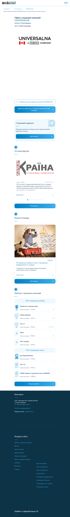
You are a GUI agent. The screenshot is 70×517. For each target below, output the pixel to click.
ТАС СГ (22, 324)
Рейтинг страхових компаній (22, 442)
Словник (17, 469)
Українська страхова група (29, 306)
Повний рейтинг (33, 384)
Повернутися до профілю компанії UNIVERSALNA (36, 102)
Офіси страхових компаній (22, 459)
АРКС (22, 332)
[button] (27, 199)
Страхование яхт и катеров (44, 483)
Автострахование (41, 463)
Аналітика (17, 462)
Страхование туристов (43, 480)
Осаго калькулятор (42, 467)
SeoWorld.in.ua (29, 411)
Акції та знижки (19, 449)
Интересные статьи (42, 487)
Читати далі (19, 275)
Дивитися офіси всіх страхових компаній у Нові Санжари (34, 109)
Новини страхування (20, 456)
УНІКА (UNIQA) (25, 315)
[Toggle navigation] (66, 3)
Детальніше (34, 136)
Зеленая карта (40, 473)
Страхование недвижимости (44, 477)
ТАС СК (22, 364)
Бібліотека (17, 466)
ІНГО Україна (24, 341)
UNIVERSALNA (21, 20)
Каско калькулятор (41, 470)
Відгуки (16, 446)
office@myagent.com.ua (23, 404)
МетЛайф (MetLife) (26, 355)
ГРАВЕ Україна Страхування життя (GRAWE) (35, 373)
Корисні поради (19, 452)
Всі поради (34, 281)
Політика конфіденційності (22, 408)
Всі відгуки (34, 206)
